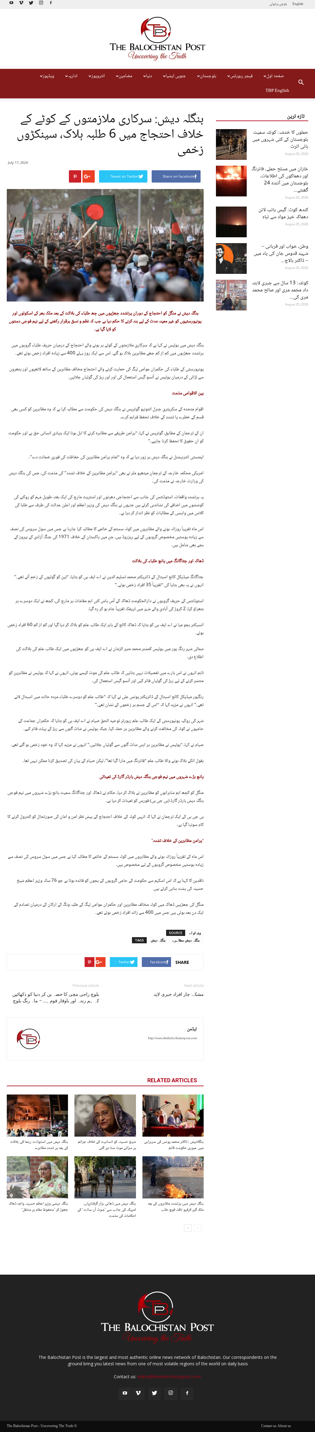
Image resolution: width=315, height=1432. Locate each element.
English (298, 4)
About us (284, 1426)
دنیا (149, 76)
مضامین (125, 76)
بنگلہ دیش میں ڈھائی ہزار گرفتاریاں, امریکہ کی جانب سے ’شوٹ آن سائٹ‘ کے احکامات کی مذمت (107, 1209)
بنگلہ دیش (158, 940)
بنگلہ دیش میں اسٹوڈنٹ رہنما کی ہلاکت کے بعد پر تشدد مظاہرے (39, 1144)
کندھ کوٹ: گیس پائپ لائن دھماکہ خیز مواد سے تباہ (283, 214)
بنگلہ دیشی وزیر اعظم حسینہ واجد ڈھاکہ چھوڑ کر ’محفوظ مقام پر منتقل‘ (38, 1206)
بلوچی (283, 4)
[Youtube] (11, 4)
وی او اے (195, 932)
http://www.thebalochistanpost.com (172, 1038)
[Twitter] (31, 4)
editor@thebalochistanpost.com (169, 1376)
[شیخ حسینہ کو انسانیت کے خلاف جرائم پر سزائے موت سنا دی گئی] (105, 1116)
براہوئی (273, 4)
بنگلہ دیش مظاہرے (186, 940)
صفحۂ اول (275, 76)
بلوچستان (208, 76)
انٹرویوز (98, 76)
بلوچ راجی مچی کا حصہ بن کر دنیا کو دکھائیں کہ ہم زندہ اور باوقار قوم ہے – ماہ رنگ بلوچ (55, 998)
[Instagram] (41, 4)
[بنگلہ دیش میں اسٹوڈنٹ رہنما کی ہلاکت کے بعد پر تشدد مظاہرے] (37, 1116)
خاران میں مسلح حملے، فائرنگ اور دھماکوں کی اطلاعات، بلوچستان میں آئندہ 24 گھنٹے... (279, 180)
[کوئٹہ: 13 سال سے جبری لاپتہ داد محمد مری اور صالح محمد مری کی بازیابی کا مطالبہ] (231, 295)
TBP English (277, 91)
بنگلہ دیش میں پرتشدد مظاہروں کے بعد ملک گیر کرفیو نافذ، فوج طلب (176, 1206)
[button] (300, 83)
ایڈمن (192, 1029)
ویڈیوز (48, 76)
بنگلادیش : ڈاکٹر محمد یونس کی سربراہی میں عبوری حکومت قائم (174, 1144)
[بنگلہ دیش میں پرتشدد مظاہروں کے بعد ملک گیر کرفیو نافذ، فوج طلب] (173, 1177)
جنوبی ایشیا (176, 76)
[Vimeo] (21, 4)
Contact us (269, 1426)
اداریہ (73, 76)
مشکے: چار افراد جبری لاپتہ (178, 994)
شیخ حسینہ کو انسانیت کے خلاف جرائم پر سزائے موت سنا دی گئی (107, 1144)
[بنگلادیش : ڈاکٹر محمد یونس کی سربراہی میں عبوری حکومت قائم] (173, 1116)
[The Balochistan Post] (157, 39)
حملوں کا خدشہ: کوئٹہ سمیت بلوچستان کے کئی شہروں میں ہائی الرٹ (280, 139)
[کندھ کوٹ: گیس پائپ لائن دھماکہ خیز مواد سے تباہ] (231, 222)
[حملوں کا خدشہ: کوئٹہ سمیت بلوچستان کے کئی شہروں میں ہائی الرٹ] (231, 144)
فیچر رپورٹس (241, 76)
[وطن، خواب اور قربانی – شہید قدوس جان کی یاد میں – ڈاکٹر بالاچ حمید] (231, 258)
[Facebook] (50, 4)
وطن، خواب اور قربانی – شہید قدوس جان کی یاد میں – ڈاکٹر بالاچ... (281, 253)
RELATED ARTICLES (172, 1080)
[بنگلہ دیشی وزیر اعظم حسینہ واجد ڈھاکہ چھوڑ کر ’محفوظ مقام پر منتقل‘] (37, 1177)
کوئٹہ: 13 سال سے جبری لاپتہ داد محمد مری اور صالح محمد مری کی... (280, 290)
